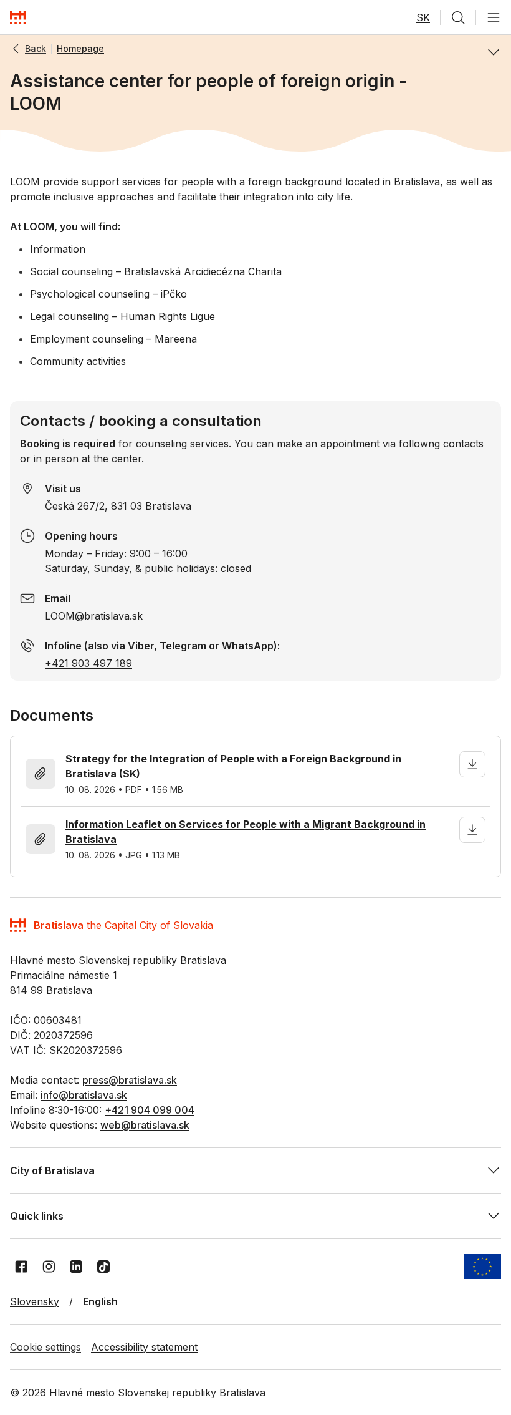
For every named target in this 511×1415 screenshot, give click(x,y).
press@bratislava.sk (129, 1080)
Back (35, 48)
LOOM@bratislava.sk (94, 616)
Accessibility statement (144, 1347)
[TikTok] (103, 1266)
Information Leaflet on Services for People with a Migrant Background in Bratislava (245, 831)
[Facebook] (21, 1266)
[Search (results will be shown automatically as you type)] (458, 17)
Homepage (80, 48)
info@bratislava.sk (84, 1095)
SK (423, 17)
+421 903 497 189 (88, 663)
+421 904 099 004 (149, 1110)
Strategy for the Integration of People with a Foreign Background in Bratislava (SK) (233, 766)
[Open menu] (493, 17)
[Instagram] (48, 1266)
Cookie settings (45, 1347)
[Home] (18, 17)
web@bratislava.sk (144, 1125)
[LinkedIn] (76, 1266)
